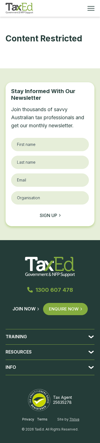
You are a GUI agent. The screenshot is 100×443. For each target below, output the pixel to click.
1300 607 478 (54, 290)
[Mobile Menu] (91, 8)
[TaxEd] (19, 8)
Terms (42, 419)
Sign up (48, 215)
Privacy (28, 419)
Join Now (24, 309)
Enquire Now (64, 309)
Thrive (74, 419)
